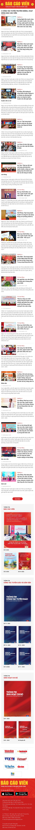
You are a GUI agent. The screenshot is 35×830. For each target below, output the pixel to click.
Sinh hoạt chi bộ (11, 677)
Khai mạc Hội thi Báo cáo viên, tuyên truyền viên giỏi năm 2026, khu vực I (25, 327)
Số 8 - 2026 (6, 740)
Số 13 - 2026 (21, 645)
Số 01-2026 (21, 571)
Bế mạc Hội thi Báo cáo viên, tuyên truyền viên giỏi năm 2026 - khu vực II (25, 193)
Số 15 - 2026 (7, 623)
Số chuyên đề (21, 740)
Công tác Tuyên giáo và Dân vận (17, 582)
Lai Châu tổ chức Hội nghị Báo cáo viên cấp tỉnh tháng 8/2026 (25, 146)
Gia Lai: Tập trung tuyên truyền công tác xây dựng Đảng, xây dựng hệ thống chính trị (24, 124)
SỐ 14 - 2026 (7, 645)
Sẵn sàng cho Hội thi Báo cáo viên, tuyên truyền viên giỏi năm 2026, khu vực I (25, 349)
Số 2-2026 (6, 571)
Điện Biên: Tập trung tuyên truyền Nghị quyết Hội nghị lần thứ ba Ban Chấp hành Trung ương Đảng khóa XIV (25, 259)
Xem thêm (17, 499)
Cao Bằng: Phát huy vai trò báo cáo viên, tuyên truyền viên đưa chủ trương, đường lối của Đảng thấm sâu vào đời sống (25, 404)
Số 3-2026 (6, 550)
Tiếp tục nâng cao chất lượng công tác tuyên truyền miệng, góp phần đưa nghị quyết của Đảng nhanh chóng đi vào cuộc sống (25, 302)
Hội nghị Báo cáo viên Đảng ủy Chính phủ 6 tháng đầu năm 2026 (25, 281)
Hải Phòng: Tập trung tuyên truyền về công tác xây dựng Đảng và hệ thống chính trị (25, 214)
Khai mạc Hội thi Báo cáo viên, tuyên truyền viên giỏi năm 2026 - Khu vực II (25, 235)
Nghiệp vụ (19, 17)
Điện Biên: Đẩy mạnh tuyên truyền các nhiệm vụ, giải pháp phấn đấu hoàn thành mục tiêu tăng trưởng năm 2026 (25, 47)
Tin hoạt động (20, 189)
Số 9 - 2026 (6, 718)
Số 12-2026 (7, 666)
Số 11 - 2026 (21, 666)
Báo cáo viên (9, 508)
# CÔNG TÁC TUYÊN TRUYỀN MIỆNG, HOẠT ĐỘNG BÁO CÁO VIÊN (17, 12)
